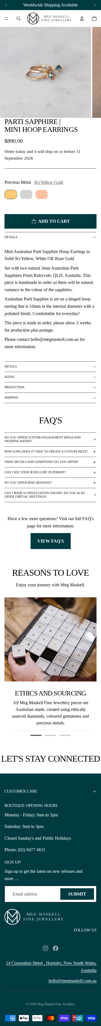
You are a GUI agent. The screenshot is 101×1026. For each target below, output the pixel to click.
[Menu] (6, 18)
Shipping (11, 397)
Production (14, 387)
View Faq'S (50, 541)
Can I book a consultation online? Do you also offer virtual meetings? (44, 494)
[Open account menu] (82, 18)
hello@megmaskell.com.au (73, 980)
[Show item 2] (50, 735)
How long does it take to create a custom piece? (46, 451)
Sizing (9, 376)
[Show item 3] (65, 735)
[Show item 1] (36, 735)
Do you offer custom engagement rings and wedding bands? (42, 439)
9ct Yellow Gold (48, 182)
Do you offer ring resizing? (28, 482)
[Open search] (18, 18)
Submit (77, 894)
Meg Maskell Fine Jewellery (56, 1004)
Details (10, 237)
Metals (10, 366)
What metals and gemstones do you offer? (41, 461)
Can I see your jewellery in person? (35, 472)
